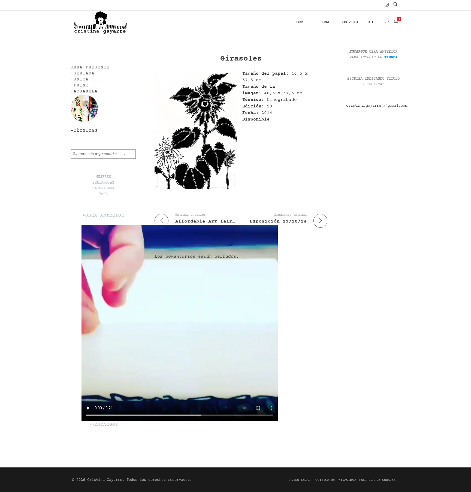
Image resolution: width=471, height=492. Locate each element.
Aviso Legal (299, 480)
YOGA (103, 194)
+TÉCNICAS (84, 130)
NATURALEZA (103, 188)
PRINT (81, 85)
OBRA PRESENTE (90, 67)
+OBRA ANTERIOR (103, 215)
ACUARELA (86, 91)
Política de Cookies (377, 480)
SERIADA (84, 73)
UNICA (81, 79)
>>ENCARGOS (103, 424)
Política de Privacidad (335, 480)
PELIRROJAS (103, 183)
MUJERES (103, 177)
